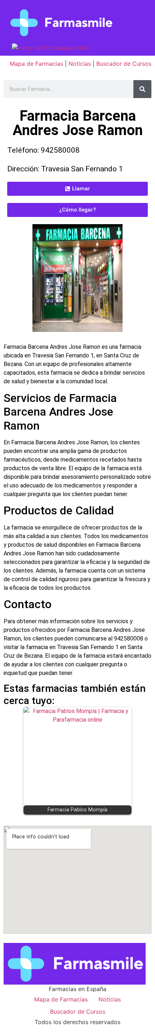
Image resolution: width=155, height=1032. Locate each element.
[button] (77, 189)
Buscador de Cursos (123, 63)
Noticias (79, 63)
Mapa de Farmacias (36, 63)
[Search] (142, 89)
